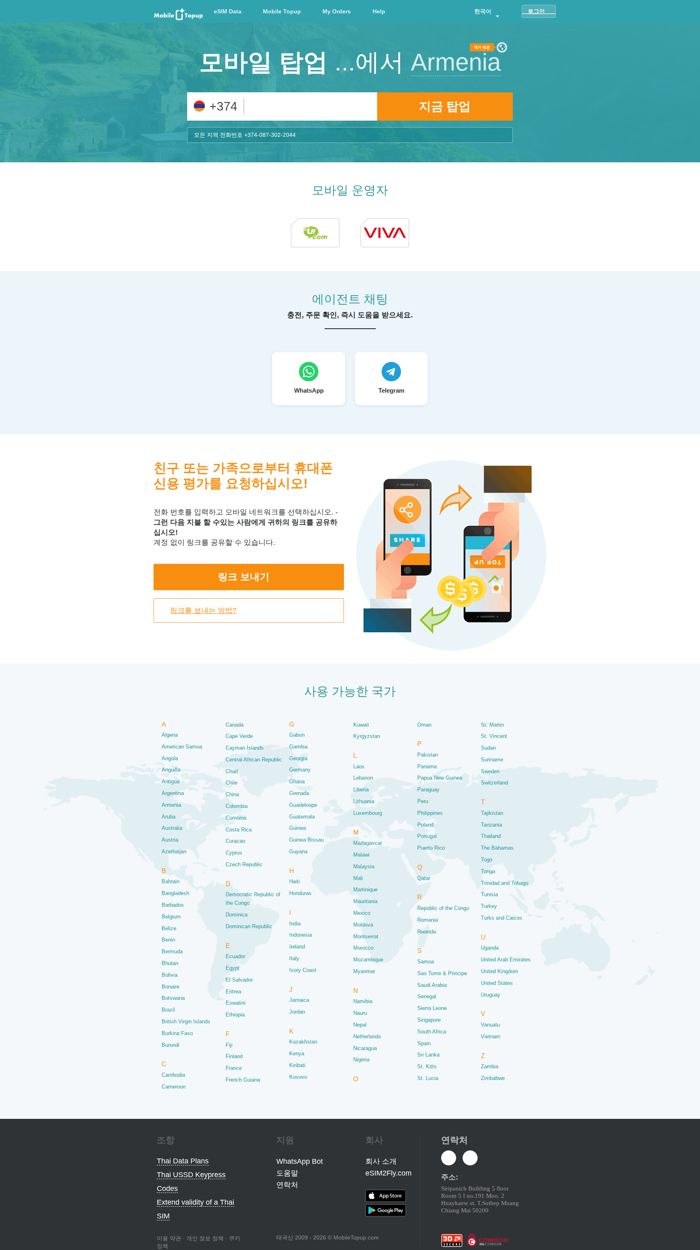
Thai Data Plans (183, 1161)
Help (379, 11)
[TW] (470, 1158)
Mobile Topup (282, 11)
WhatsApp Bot (299, 1161)
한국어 (482, 11)
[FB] (448, 1158)
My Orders (336, 11)
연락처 (287, 1185)
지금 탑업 (445, 106)
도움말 (287, 1173)
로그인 (536, 11)
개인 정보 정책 (205, 1238)
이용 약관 (169, 1238)
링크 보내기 (243, 576)
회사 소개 (381, 1161)
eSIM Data (227, 11)
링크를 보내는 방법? (203, 610)
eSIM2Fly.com (388, 1173)
